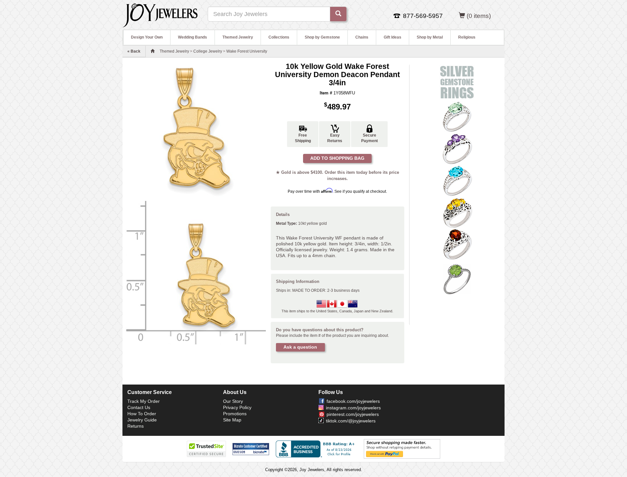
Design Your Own (147, 37)
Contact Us (138, 407)
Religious (466, 37)
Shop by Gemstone (322, 37)
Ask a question (300, 347)
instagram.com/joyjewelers (353, 407)
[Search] (338, 14)
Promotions (235, 413)
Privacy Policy (237, 407)
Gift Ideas (392, 37)
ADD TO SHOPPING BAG (337, 158)
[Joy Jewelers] (160, 14)
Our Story (233, 401)
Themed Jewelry (237, 37)
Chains (361, 37)
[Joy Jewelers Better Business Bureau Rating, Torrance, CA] (316, 448)
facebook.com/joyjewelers (353, 401)
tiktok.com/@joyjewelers (351, 420)
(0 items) (479, 15)
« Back (133, 51)
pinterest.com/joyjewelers (353, 414)
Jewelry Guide (142, 419)
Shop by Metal (430, 37)
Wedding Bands (192, 37)
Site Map (232, 419)
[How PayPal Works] (402, 449)
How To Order (141, 413)
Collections (278, 37)
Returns (135, 426)
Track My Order (143, 401)
